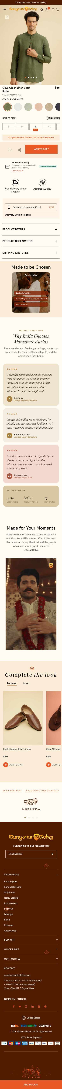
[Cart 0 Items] (57, 9)
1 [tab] (25, 77)
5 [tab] (36, 77)
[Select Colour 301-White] (18, 107)
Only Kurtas (9, 892)
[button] (46, 9)
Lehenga (8, 914)
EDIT (51, 207)
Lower (26, 683)
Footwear (12, 683)
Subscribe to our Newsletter (31, 846)
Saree (7, 919)
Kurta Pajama (10, 881)
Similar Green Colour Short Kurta (42, 790)
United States (33, 1017)
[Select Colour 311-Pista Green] (28, 107)
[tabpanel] (31, 48)
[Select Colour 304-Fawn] (49, 107)
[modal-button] (31, 165)
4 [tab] (33, 77)
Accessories (10, 930)
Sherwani (8, 908)
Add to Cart (41, 149)
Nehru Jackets (11, 898)
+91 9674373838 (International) (19, 984)
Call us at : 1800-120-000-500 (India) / (23, 980)
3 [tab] (31, 77)
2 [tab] (28, 77)
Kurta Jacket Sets (12, 887)
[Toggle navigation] (5, 9)
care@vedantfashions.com (17, 975)
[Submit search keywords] (41, 10)
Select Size (9, 118)
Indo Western (10, 903)
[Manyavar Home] (23, 9)
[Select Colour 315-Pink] (39, 107)
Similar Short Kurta (12, 790)
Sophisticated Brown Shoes (17, 749)
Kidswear (8, 925)
